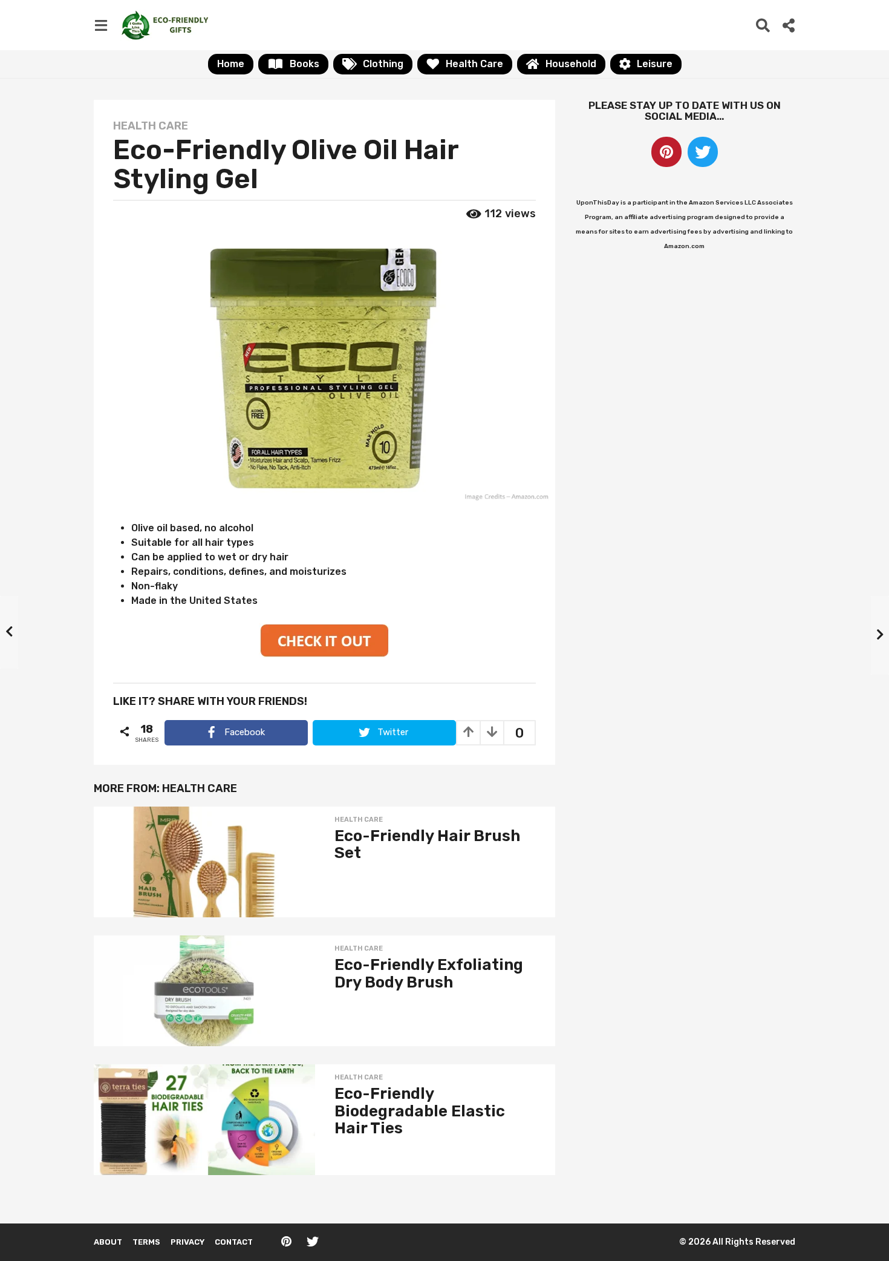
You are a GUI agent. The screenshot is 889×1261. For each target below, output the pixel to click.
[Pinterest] (666, 152)
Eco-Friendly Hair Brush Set (427, 845)
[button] (101, 25)
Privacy (187, 1241)
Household (570, 64)
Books (304, 64)
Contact (234, 1241)
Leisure (654, 64)
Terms (146, 1241)
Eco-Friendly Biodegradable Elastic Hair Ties (419, 1111)
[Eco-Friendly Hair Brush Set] (204, 862)
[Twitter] (703, 152)
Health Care (474, 64)
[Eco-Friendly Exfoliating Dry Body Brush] (204, 990)
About (108, 1241)
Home (230, 64)
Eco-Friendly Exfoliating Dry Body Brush (428, 973)
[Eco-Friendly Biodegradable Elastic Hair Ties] (204, 1119)
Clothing (383, 64)
